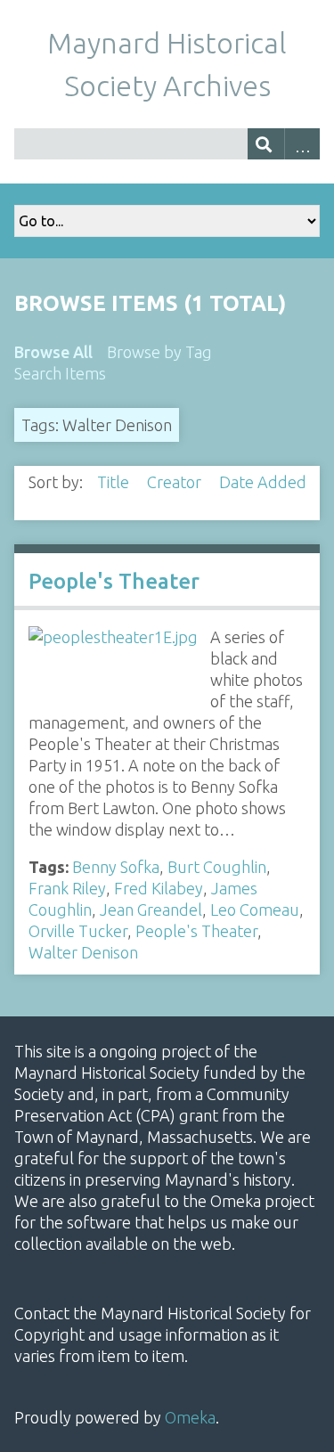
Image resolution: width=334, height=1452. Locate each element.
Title (115, 482)
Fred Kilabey (158, 888)
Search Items (60, 373)
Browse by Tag (159, 352)
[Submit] (266, 143)
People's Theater (114, 581)
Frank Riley (67, 888)
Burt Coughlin (216, 867)
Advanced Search (302, 143)
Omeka (190, 1417)
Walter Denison (83, 952)
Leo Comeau (254, 909)
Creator (176, 482)
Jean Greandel (151, 909)
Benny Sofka (115, 867)
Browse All (53, 352)
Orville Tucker (78, 931)
